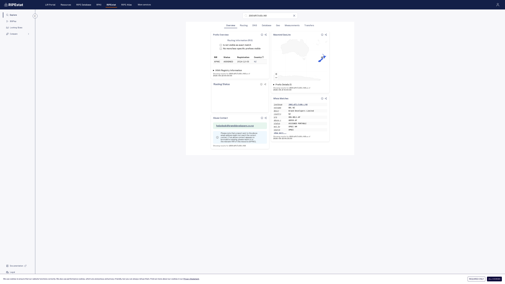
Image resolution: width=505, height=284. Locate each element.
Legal (12, 272)
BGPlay (13, 21)
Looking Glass (16, 28)
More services (144, 5)
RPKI (98, 5)
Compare (13, 34)
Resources (66, 5)
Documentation (16, 266)
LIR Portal (50, 5)
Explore (13, 15)
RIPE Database (83, 5)
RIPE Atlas (126, 5)
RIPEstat (111, 5)
